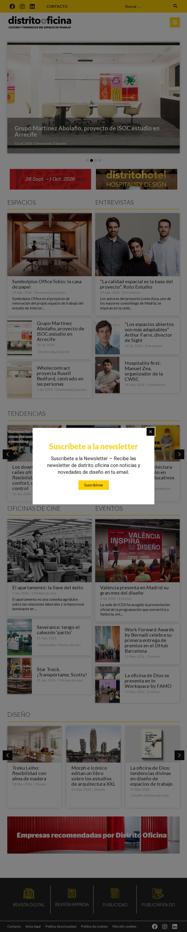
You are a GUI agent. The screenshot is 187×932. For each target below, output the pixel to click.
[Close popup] (150, 432)
